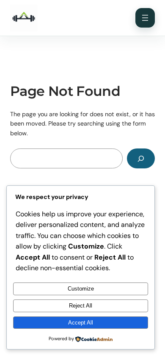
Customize (81, 288)
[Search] (141, 158)
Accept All (80, 322)
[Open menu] (145, 18)
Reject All (80, 305)
